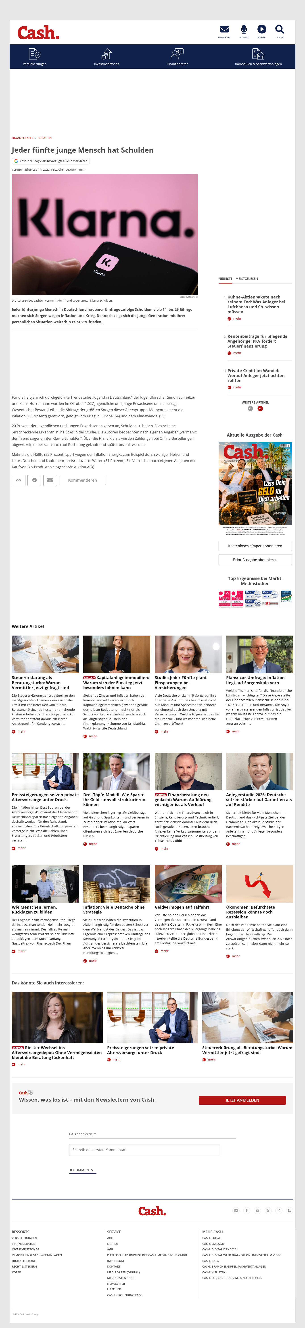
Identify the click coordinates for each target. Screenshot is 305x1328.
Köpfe (16, 1272)
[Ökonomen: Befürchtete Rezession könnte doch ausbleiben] (259, 884)
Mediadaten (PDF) (120, 1278)
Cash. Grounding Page (124, 1295)
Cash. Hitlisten (214, 1272)
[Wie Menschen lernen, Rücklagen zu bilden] (45, 884)
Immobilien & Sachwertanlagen (258, 64)
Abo (110, 1238)
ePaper (112, 1244)
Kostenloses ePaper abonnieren (255, 545)
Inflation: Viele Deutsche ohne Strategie (114, 909)
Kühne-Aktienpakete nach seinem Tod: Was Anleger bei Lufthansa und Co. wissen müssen (256, 304)
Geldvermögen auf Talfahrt (182, 907)
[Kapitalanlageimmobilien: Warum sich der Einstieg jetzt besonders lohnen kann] (116, 654)
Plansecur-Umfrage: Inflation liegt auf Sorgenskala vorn (255, 680)
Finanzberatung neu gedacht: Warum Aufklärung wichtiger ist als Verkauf (183, 799)
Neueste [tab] (225, 278)
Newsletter (116, 1284)
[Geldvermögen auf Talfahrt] (188, 884)
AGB (110, 1249)
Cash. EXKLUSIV (213, 1244)
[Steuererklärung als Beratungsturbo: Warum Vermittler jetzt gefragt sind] (45, 654)
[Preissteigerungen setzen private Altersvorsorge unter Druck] (45, 771)
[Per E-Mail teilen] (50, 480)
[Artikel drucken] (34, 480)
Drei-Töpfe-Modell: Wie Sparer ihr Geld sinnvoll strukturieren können (114, 799)
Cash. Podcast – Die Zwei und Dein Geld (232, 1278)
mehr (237, 318)
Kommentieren (82, 480)
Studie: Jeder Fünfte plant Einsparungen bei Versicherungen (181, 682)
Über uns (114, 1289)
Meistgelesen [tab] (247, 278)
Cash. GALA (210, 1261)
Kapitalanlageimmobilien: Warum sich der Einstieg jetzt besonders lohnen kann (116, 682)
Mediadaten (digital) (123, 1272)
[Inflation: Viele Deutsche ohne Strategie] (116, 884)
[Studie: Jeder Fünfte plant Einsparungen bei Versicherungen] (188, 654)
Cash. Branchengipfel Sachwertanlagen (234, 1266)
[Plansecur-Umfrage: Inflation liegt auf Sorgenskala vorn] (259, 654)
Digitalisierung (24, 1261)
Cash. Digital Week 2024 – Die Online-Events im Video (242, 1255)
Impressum (115, 1261)
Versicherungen (35, 64)
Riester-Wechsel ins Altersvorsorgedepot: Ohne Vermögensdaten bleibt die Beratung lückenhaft (57, 1052)
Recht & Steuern (24, 1266)
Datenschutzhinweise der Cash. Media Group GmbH (147, 1255)
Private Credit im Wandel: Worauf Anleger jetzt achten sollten (256, 375)
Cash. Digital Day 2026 (219, 1249)
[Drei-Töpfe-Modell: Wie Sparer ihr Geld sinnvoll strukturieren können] (116, 771)
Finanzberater (177, 64)
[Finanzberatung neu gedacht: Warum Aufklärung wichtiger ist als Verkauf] (188, 771)
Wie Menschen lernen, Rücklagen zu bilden (34, 909)
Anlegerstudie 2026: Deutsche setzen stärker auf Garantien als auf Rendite (259, 799)
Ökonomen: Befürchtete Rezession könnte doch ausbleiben (250, 912)
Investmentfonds (106, 64)
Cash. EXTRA (211, 1238)
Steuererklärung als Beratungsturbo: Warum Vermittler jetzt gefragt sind (40, 682)
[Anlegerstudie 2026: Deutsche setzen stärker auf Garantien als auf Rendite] (259, 771)
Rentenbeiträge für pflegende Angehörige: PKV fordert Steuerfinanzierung (257, 341)
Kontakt (113, 1266)
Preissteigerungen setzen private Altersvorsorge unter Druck (45, 797)
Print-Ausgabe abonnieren (255, 559)
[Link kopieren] (18, 480)
